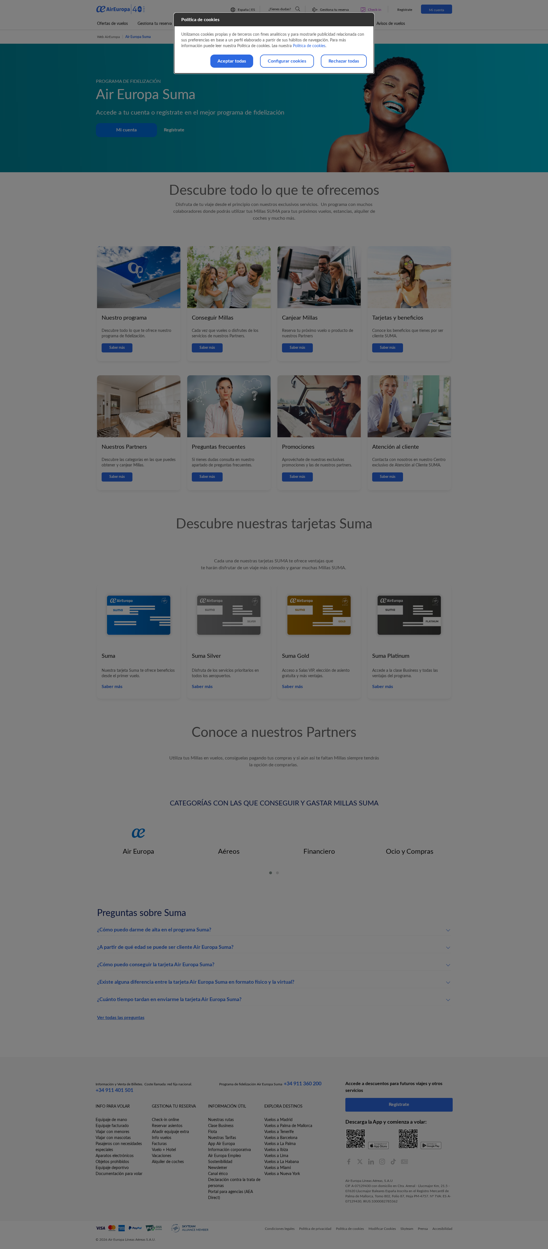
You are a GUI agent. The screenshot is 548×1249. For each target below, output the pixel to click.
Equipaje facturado (112, 1126)
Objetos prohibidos (112, 1162)
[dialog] (274, 43)
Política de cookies (309, 46)
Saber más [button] (112, 686)
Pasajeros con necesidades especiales (119, 1147)
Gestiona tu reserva (155, 24)
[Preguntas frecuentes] (298, 9)
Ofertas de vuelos (112, 24)
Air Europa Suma (138, 37)
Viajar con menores (112, 1132)
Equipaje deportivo (112, 1168)
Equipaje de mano (111, 1120)
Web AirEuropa (108, 37)
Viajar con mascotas (113, 1138)
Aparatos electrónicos (115, 1156)
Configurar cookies (287, 61)
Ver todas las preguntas (120, 1017)
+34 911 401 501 (114, 1090)
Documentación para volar (119, 1174)
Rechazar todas (344, 61)
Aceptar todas (231, 61)
